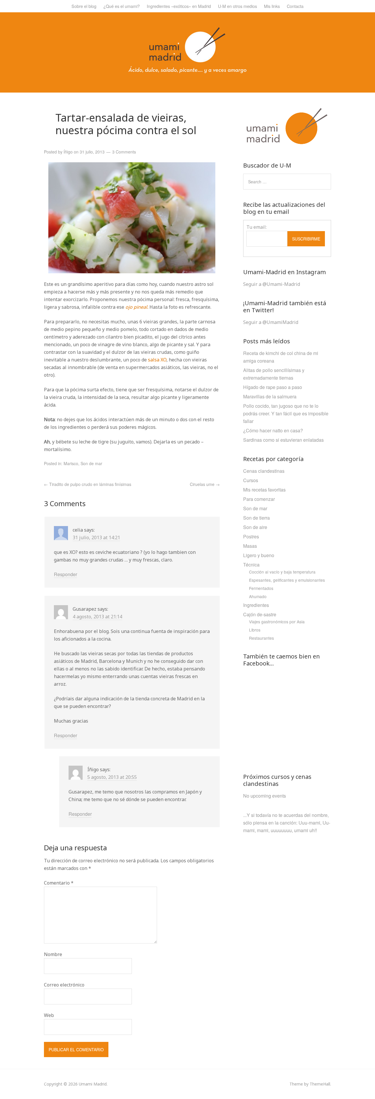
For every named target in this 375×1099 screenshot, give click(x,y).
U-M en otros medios (237, 6)
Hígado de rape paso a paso (272, 387)
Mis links (272, 6)
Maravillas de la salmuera (269, 396)
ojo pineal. (136, 307)
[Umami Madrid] (187, 72)
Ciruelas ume (205, 484)
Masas (250, 545)
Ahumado (258, 596)
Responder (65, 574)
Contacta (295, 6)
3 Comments (124, 152)
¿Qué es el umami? (121, 6)
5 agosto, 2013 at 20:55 (112, 777)
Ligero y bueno (258, 555)
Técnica (251, 564)
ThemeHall (320, 1084)
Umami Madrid (93, 1084)
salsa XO (157, 359)
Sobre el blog (83, 6)
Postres (251, 536)
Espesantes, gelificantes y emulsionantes (287, 580)
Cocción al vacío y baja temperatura (282, 572)
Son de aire (255, 527)
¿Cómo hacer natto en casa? (273, 430)
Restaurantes (261, 638)
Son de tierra (256, 517)
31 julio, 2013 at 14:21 (96, 537)
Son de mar (91, 463)
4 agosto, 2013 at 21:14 (97, 616)
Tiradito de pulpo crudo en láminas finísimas (87, 484)
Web (49, 1015)
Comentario (59, 883)
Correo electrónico (64, 985)
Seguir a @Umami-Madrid (271, 284)
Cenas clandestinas (263, 470)
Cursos (250, 480)
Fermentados (261, 588)
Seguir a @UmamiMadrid (270, 322)
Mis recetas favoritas (264, 489)
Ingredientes (256, 605)
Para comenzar (259, 499)
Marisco (71, 463)
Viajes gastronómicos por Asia (277, 621)
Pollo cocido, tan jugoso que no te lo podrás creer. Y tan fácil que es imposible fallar (285, 413)
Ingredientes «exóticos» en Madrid (179, 6)
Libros (254, 630)
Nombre (53, 954)
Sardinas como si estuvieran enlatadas (283, 439)
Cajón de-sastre (259, 614)
